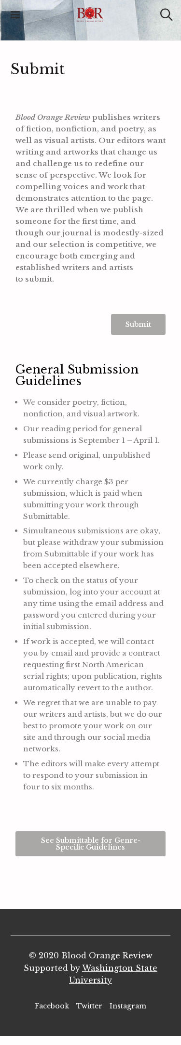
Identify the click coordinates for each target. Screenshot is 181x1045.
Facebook (52, 1006)
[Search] (166, 14)
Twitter (89, 1006)
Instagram (128, 1006)
